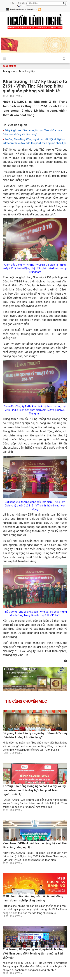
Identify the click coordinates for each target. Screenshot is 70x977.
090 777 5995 (25, 6)
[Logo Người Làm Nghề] (35, 21)
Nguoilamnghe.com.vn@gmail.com (23, 9)
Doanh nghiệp (27, 71)
